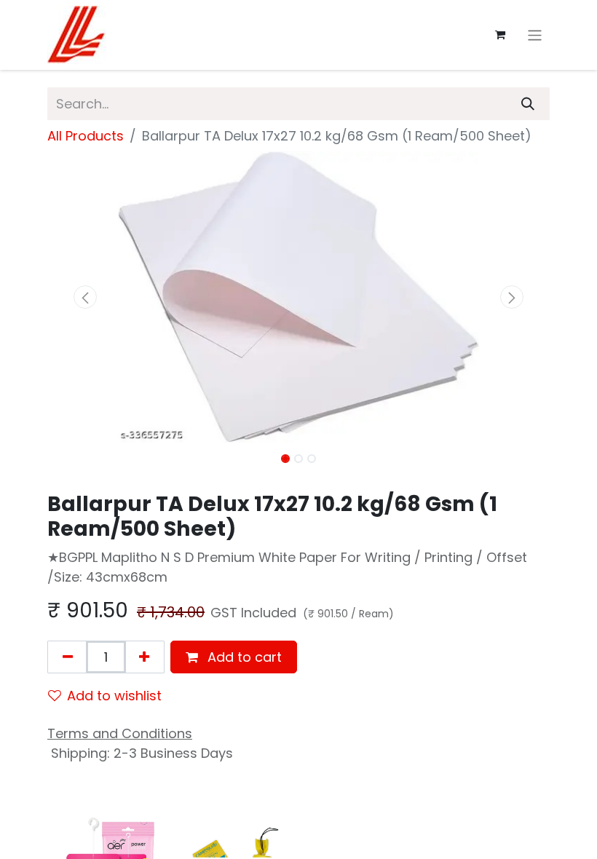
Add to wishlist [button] (114, 695)
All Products (85, 136)
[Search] (528, 103)
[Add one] (144, 657)
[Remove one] (67, 657)
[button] (85, 297)
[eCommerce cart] (500, 35)
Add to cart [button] (243, 657)
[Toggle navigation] (535, 35)
